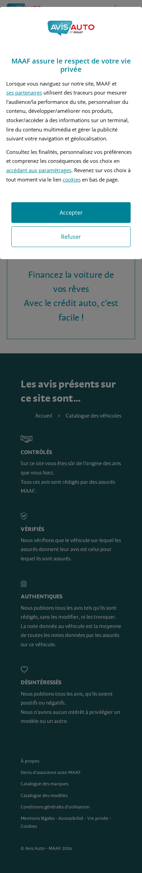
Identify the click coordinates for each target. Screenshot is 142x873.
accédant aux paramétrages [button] (38, 170)
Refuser (71, 237)
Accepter (71, 212)
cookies (72, 179)
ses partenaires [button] (24, 92)
